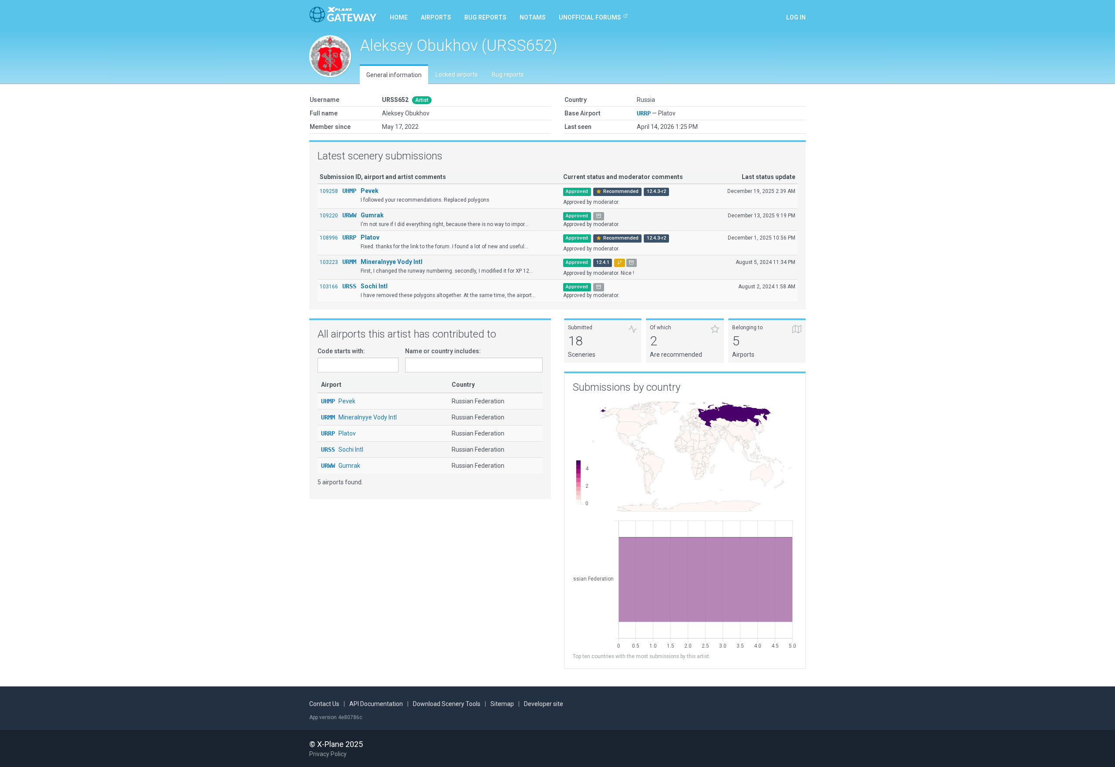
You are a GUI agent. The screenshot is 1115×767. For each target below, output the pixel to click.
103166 (329, 287)
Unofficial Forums (590, 17)
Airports (436, 17)
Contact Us (324, 703)
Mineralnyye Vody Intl (391, 261)
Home (399, 17)
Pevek (369, 190)
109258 (329, 191)
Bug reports (485, 17)
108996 (329, 238)
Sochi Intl (374, 286)
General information (394, 74)
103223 (329, 262)
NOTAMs (533, 17)
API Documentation (376, 703)
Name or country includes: (443, 351)
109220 (329, 216)
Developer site (543, 703)
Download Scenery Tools (446, 703)
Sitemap (502, 703)
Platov (370, 237)
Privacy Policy (328, 753)
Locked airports (457, 74)
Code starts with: (341, 351)
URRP (644, 113)
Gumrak (372, 215)
